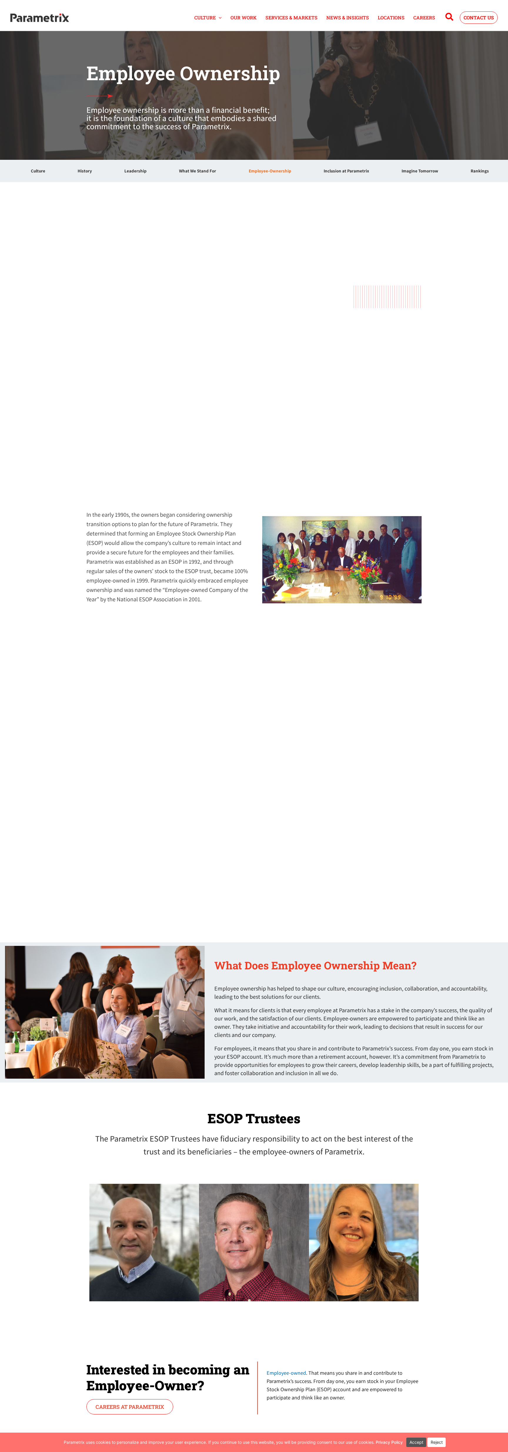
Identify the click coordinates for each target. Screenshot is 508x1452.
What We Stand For (197, 171)
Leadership (135, 171)
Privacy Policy (389, 1442)
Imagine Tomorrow (420, 171)
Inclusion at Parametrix (346, 171)
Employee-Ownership (270, 171)
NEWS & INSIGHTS (347, 17)
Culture (38, 171)
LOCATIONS (391, 17)
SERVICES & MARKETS (291, 17)
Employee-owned (286, 1372)
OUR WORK (243, 17)
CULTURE (205, 17)
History (85, 171)
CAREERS (424, 17)
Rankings (480, 171)
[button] (219, 17)
